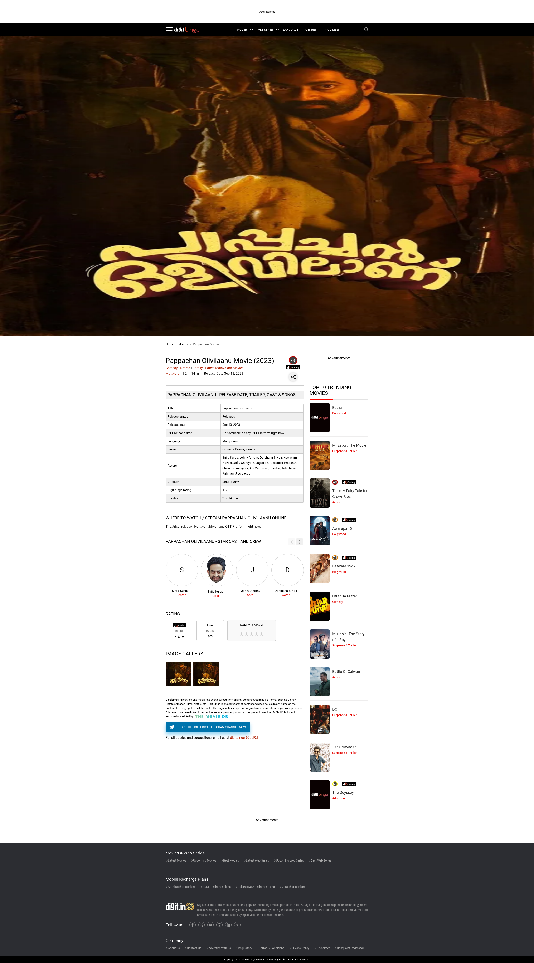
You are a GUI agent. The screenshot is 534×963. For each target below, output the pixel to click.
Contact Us (193, 948)
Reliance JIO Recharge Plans (256, 886)
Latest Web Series (257, 860)
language (290, 29)
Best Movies (231, 860)
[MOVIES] (251, 29)
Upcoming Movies (204, 860)
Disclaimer (323, 948)
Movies (183, 344)
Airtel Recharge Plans (181, 886)
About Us (173, 948)
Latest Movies (176, 860)
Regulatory (244, 948)
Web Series (265, 29)
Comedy (172, 368)
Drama (185, 368)
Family (198, 368)
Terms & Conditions (271, 948)
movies (242, 29)
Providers (331, 29)
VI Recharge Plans (293, 886)
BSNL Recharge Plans (216, 886)
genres (310, 29)
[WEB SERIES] (277, 29)
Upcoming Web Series (289, 860)
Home (170, 344)
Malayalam (174, 374)
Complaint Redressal (350, 948)
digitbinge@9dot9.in (245, 738)
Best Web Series (320, 860)
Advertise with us (219, 948)
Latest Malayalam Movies (224, 368)
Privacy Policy (300, 948)
